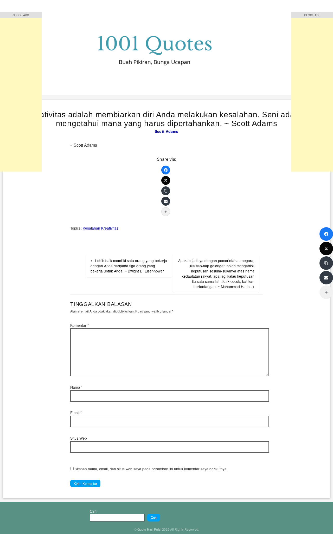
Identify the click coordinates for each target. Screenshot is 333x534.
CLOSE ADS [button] (21, 15)
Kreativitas (109, 228)
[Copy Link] (165, 190)
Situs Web (78, 438)
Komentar (79, 325)
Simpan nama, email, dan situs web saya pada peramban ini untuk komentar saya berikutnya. (151, 468)
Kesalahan (91, 228)
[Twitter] (165, 180)
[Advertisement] (21, 94)
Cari (93, 511)
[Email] (165, 201)
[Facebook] (165, 170)
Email (76, 412)
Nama (76, 387)
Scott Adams (166, 131)
